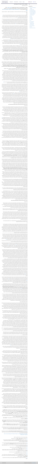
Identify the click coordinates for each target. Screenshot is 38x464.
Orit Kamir (5, 2)
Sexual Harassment (33, 11)
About (20, 1)
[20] (26, 457)
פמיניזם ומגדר (32, 24)
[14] (16, 244)
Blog (23, 1)
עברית (35, 1)
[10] (19, 91)
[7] (8, 40)
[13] (6, 239)
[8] (20, 44)
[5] (10, 38)
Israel (31, 16)
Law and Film (32, 21)
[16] (26, 449)
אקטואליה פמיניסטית (32, 10)
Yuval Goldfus (34, 462)
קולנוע (31, 26)
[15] (8, 244)
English (31, 1)
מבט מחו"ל (31, 19)
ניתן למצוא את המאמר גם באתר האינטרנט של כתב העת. (14, 10)
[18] (26, 280)
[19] (21, 288)
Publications (16, 1)
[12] (2, 117)
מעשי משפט (9, 7)
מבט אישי (31, 18)
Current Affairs (32, 9)
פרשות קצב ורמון (32, 25)
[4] (15, 23)
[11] (13, 93)
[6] (13, 39)
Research (11, 1)
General (31, 17)
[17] (8, 278)
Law (30, 20)
